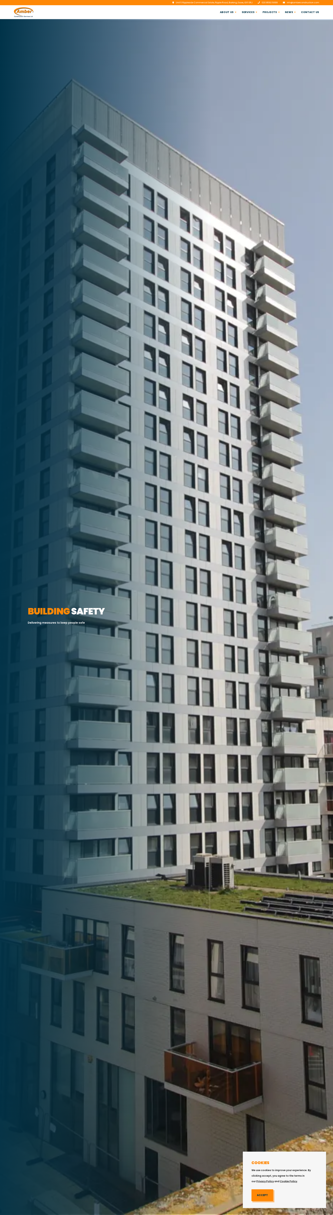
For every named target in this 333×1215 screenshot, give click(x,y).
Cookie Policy (288, 1181)
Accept (262, 1195)
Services (248, 12)
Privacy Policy (265, 1181)
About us (227, 12)
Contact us (310, 12)
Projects (270, 12)
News (289, 12)
